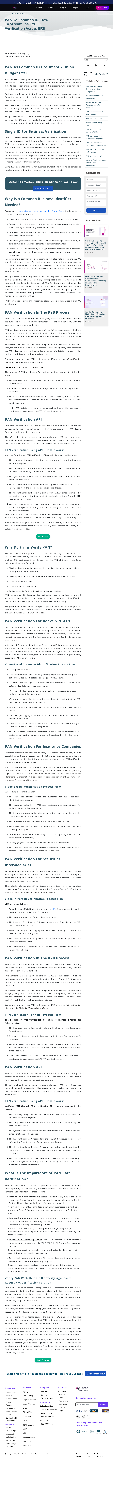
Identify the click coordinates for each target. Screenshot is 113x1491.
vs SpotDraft (11, 1440)
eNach (25, 1408)
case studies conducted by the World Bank (41, 211)
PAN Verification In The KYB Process (95, 113)
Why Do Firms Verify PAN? (94, 123)
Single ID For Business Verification (94, 96)
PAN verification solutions (21, 1328)
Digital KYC (27, 1412)
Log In (87, 8)
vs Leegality (10, 1434)
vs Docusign (11, 1431)
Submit (96, 210)
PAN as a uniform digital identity (40, 116)
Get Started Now (96, 1373)
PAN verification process (23, 553)
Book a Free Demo (43, 188)
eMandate (27, 1416)
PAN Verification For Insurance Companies (95, 137)
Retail (61, 1398)
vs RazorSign (11, 1443)
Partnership (10, 1408)
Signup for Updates (85, 1398)
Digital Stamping (29, 1400)
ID (15, 336)
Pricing (8, 1402)
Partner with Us (47, 1398)
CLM (25, 1420)
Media (8, 1415)
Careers (44, 1395)
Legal (61, 1410)
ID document (75, 97)
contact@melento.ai (49, 1409)
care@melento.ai (47, 1416)
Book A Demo (102, 8)
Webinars (9, 1395)
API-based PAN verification (68, 1339)
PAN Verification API (94, 118)
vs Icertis (9, 1447)
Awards (9, 1405)
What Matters (11, 1411)
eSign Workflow (29, 1404)
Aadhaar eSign (29, 1437)
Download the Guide (91, 3)
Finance (62, 1394)
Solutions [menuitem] (51, 8)
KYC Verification (27, 1282)
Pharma (62, 1407)
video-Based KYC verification (30, 612)
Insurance (63, 1404)
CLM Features (28, 1425)
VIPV (7, 892)
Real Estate (63, 1401)
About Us (44, 1392)
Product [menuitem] (39, 8)
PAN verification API (44, 425)
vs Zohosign (11, 1437)
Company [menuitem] (75, 8)
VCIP (55, 645)
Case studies (11, 1392)
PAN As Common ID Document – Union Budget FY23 (94, 89)
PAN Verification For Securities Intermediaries (96, 143)
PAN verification (13, 975)
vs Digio (9, 1427)
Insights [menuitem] (63, 8)
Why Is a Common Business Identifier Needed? (93, 105)
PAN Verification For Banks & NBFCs (94, 130)
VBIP (59, 770)
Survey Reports (12, 1399)
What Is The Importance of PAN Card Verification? (96, 163)
